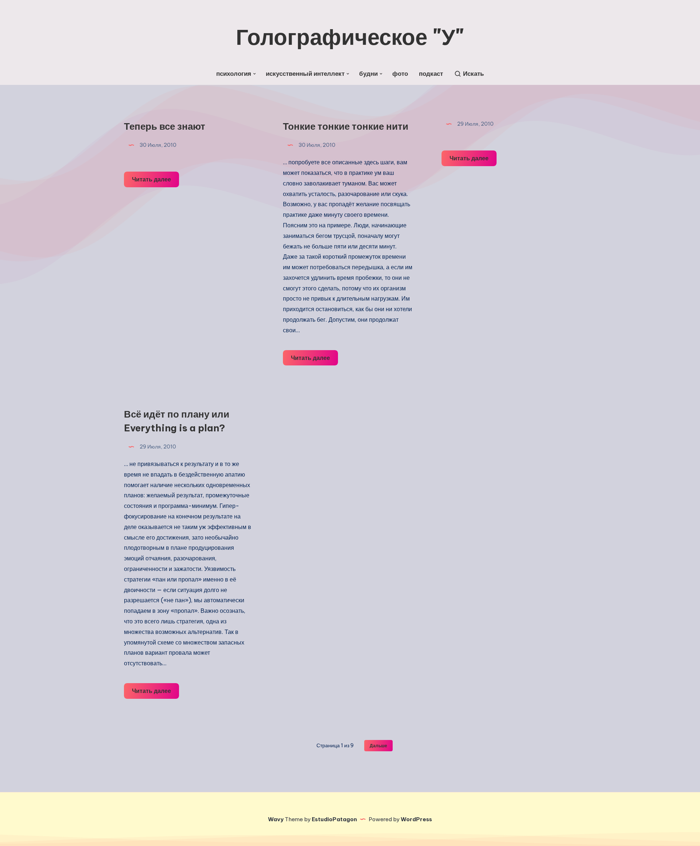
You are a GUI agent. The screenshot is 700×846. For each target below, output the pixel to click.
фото (400, 74)
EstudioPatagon (334, 819)
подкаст (431, 74)
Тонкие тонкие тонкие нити (345, 126)
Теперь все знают (164, 126)
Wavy (276, 819)
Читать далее (155, 181)
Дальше (378, 745)
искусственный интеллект (305, 74)
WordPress (416, 819)
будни (368, 74)
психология (233, 74)
